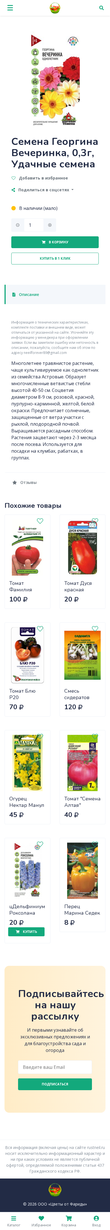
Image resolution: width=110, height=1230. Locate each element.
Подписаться (55, 1084)
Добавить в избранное (43, 178)
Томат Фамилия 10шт (20, 589)
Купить (29, 932)
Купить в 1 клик (55, 258)
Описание (28, 294)
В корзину (58, 242)
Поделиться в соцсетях (43, 189)
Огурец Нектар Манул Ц (26, 805)
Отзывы (28, 482)
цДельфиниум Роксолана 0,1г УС (27, 912)
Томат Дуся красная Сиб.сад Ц (78, 589)
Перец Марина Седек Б (82, 912)
